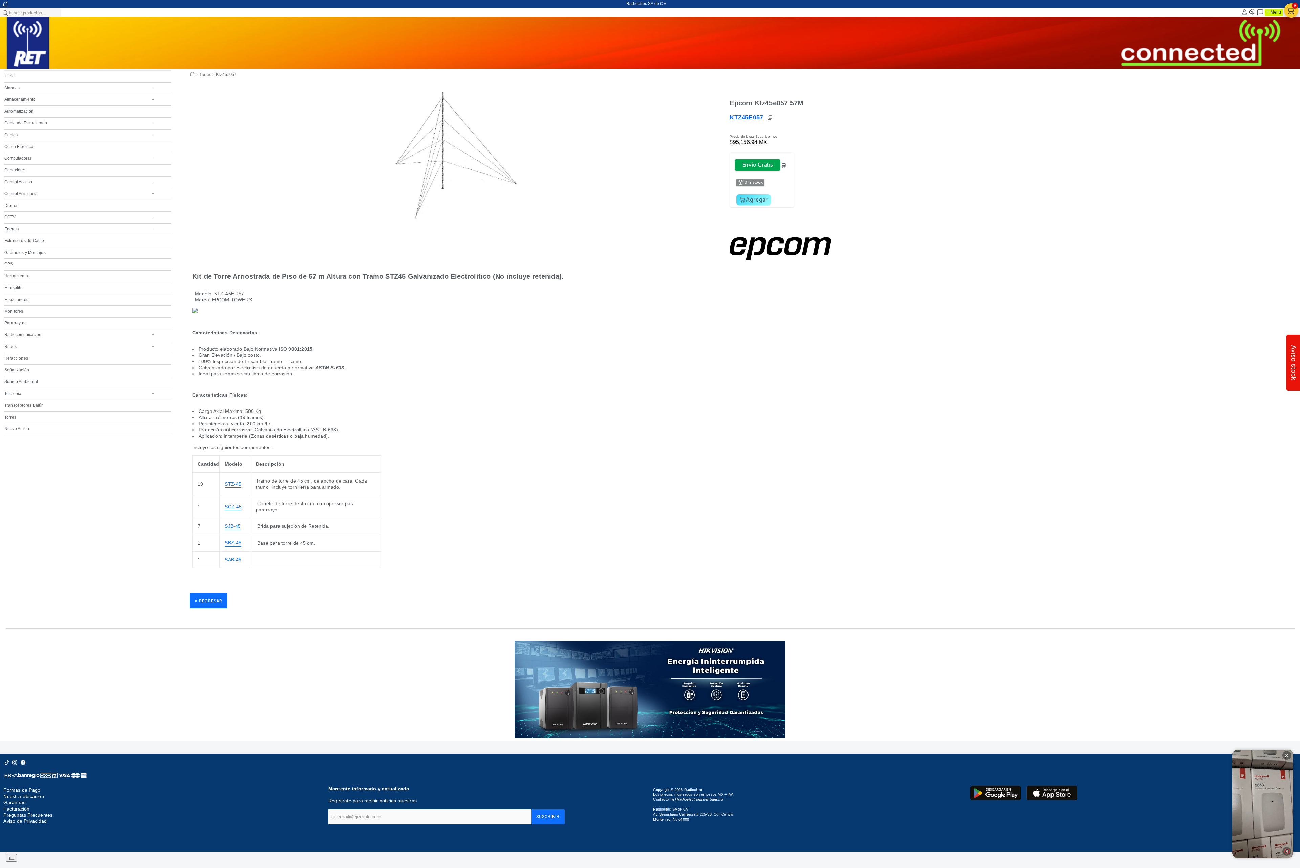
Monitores (13, 311)
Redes (79, 346)
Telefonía (79, 393)
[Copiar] (770, 118)
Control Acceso (79, 182)
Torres (10, 417)
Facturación (16, 809)
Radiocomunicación (79, 334)
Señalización (16, 370)
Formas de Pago (21, 790)
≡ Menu (1274, 12)
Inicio (9, 76)
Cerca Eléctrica (19, 146)
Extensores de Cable (24, 240)
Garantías (14, 802)
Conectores (15, 170)
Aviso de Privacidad (25, 821)
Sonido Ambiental (21, 381)
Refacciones (16, 358)
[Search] (5, 12)
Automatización (19, 111)
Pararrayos (14, 323)
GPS (8, 264)
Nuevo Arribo (16, 428)
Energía (79, 229)
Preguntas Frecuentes (27, 815)
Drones (11, 205)
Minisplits (13, 287)
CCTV (79, 217)
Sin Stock (754, 182)
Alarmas (79, 88)
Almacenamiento (79, 99)
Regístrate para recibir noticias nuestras (372, 800)
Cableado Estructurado (79, 123)
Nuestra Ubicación (23, 796)
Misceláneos (16, 299)
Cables (79, 135)
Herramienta (16, 276)
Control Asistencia (79, 193)
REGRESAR (208, 600)
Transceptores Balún (24, 405)
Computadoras (79, 158)
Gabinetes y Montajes (25, 252)
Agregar (757, 199)
